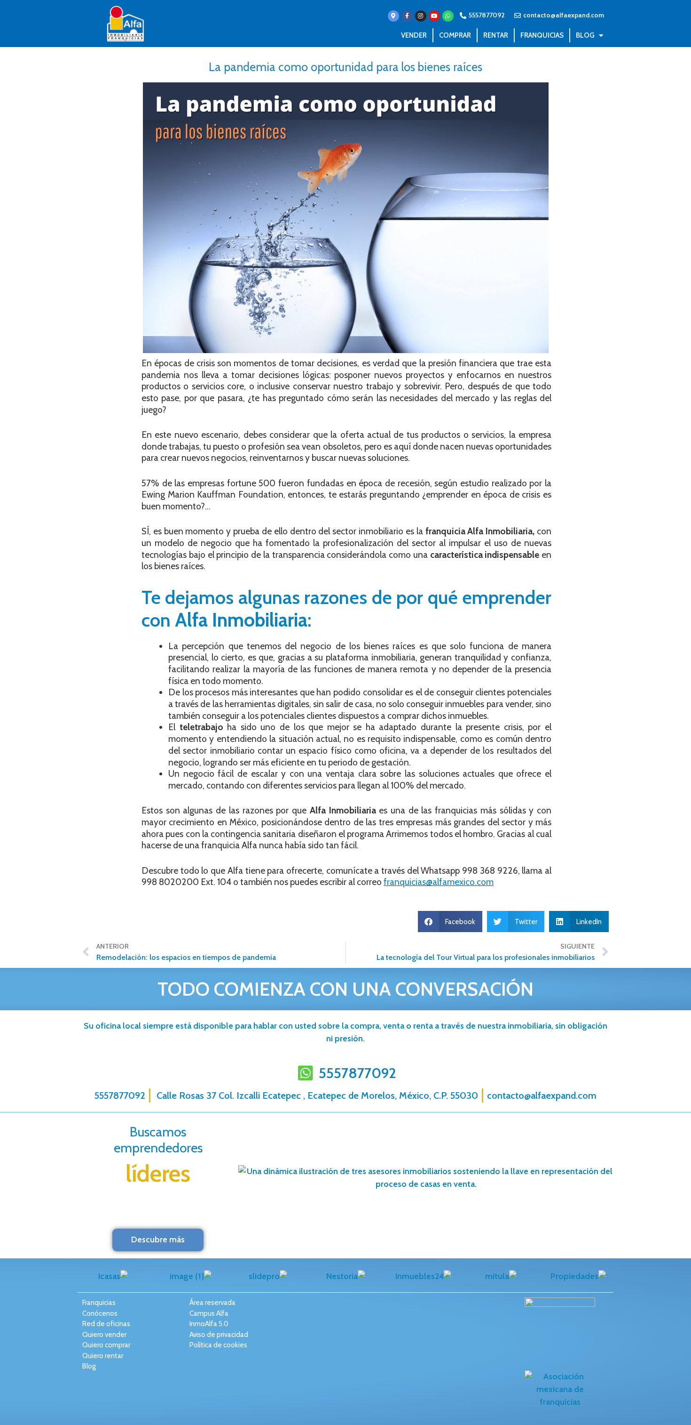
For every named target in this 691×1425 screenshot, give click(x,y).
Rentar (495, 35)
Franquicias (542, 35)
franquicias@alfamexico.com (439, 882)
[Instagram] (420, 16)
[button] (450, 921)
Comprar (455, 35)
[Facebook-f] (407, 16)
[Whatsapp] (448, 16)
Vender (414, 35)
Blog (585, 35)
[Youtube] (434, 16)
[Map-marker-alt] (393, 16)
